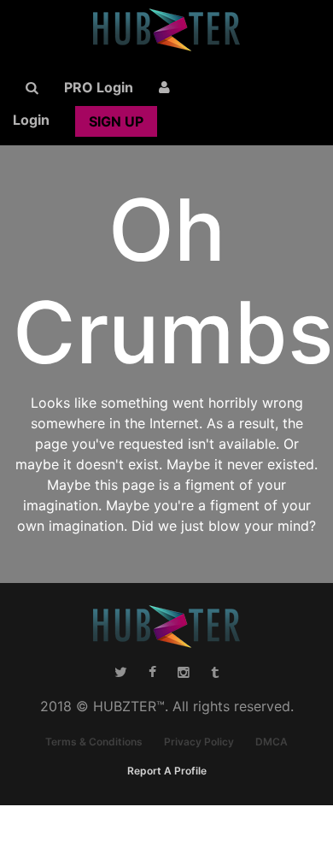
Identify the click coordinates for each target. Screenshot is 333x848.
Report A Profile (167, 770)
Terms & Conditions (94, 741)
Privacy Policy (199, 741)
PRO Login (98, 87)
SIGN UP (116, 121)
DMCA (271, 741)
